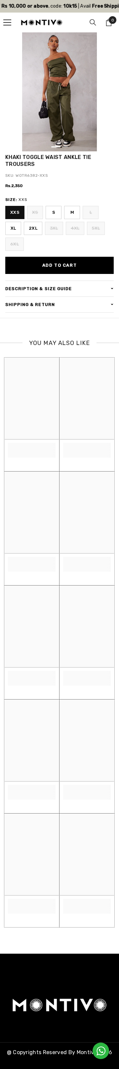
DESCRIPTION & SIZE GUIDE (38, 288)
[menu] (7, 22)
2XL (33, 228)
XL (13, 228)
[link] (32, 446)
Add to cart (59, 265)
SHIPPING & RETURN (30, 304)
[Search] (93, 22)
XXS (15, 212)
